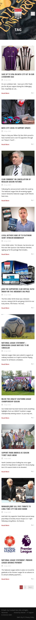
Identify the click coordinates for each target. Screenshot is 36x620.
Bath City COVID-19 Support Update (16, 128)
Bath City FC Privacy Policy (25, 617)
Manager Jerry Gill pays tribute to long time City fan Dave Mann (16, 507)
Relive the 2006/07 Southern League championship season (16, 400)
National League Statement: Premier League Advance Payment (17, 561)
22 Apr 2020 (7, 351)
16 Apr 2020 (7, 512)
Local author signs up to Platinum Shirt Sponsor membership (17, 236)
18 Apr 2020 (7, 405)
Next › (30, 587)
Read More (5, 93)
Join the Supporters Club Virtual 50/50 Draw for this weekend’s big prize (18, 290)
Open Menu (33, 14)
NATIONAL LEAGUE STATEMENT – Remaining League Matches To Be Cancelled (15, 345)
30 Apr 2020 (7, 80)
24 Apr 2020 (7, 131)
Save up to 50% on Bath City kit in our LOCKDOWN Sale (18, 75)
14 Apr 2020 (7, 566)
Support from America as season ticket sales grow (15, 454)
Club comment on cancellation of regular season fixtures (16, 180)
